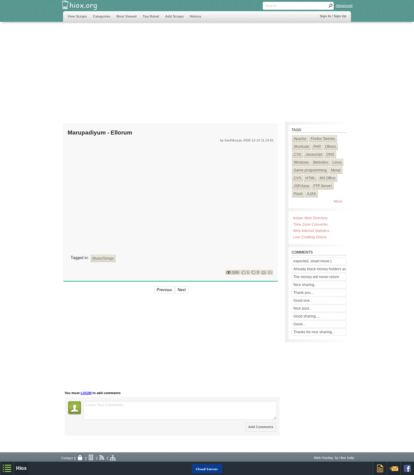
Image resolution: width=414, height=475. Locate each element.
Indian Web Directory (310, 218)
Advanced (344, 6)
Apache (300, 139)
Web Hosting (323, 458)
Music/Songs (103, 258)
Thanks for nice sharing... (314, 332)
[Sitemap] (113, 458)
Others (330, 146)
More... (339, 201)
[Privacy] (80, 458)
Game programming (310, 170)
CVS (297, 178)
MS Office (328, 178)
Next (182, 289)
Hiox (21, 468)
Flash (298, 194)
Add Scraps (174, 16)
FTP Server (322, 186)
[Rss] (102, 458)
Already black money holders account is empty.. (319, 269)
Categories (101, 16)
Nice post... (302, 308)
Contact (67, 458)
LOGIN (86, 393)
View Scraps (77, 16)
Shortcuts (301, 146)
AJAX (311, 194)
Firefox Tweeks (323, 139)
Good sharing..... (306, 316)
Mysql (336, 170)
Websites (320, 162)
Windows (301, 162)
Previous (164, 289)
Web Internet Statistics (311, 231)
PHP (317, 146)
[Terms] (91, 458)
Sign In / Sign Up (333, 16)
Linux (337, 162)
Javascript (313, 154)
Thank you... (303, 293)
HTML (310, 178)
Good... (299, 324)
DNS (330, 154)
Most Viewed (126, 16)
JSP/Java (301, 186)
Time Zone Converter (310, 224)
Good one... (302, 300)
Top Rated (151, 16)
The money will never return (316, 277)
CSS (297, 154)
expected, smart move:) (312, 261)
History (195, 16)
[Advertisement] (173, 68)
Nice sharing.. (304, 285)
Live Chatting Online (310, 237)
